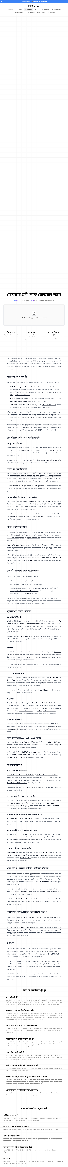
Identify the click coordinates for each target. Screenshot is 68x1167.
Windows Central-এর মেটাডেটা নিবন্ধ (47, 775)
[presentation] (34, 315)
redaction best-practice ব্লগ (50, 891)
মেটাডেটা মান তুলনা (51, 917)
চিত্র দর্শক (11, 9)
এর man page (36, 752)
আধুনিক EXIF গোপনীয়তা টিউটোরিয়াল (19, 516)
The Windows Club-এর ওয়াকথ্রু (17, 783)
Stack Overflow (53, 806)
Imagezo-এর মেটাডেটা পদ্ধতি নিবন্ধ (29, 636)
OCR (38, 9)
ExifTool (39, 664)
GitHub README (25, 858)
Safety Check (43, 690)
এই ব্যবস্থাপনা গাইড (51, 726)
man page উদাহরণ (48, 852)
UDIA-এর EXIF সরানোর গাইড (19, 803)
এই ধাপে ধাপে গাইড (46, 839)
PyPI (26, 752)
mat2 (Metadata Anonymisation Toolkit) (24, 591)
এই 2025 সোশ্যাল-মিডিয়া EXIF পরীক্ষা (27, 501)
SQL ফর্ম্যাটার (42, 12)
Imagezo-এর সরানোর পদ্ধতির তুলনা (34, 787)
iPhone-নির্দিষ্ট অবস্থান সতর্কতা (52, 460)
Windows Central (18, 624)
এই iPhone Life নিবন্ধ (14, 819)
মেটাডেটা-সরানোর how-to (39, 516)
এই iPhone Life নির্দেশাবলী (31, 657)
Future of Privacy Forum (16, 545)
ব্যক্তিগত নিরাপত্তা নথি (47, 683)
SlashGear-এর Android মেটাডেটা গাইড (44, 703)
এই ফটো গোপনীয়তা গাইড (36, 460)
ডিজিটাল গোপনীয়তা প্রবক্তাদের (14, 874)
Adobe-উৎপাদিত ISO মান (49, 405)
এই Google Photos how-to (46, 711)
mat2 (46, 664)
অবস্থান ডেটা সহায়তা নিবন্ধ (26, 711)
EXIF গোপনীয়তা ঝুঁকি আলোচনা (22, 395)
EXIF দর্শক (20, 9)
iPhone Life (54, 677)
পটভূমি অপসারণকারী (57, 9)
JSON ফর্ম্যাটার (31, 12)
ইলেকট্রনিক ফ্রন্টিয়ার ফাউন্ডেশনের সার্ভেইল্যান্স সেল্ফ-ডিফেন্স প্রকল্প (26, 476)
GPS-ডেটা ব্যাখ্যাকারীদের (39, 450)
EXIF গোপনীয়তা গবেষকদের (25, 450)
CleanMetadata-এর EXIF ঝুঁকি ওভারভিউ (19, 486)
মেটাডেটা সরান (29, 9)
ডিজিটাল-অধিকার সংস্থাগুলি (46, 951)
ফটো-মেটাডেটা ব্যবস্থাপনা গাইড (35, 901)
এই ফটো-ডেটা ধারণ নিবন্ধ (25, 506)
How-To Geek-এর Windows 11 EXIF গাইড (20, 775)
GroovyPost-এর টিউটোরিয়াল (32, 819)
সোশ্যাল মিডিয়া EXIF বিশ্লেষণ (48, 501)
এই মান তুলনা (40, 417)
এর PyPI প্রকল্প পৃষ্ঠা (28, 593)
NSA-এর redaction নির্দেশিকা (23, 891)
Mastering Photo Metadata (19, 401)
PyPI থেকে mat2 (12, 852)
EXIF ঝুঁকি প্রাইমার (39, 486)
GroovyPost (11, 680)
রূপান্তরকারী (46, 9)
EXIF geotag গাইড (55, 450)
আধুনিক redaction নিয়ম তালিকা (31, 560)
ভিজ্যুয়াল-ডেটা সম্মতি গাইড (33, 538)
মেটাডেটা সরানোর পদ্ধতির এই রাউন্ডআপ (17, 598)
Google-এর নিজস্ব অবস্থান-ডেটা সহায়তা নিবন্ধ (25, 839)
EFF (15, 927)
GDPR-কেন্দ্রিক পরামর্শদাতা (28, 927)
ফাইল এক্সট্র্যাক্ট (52, 12)
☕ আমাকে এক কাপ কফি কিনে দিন (39, 1)
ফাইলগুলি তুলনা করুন (19, 12)
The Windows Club (34, 624)
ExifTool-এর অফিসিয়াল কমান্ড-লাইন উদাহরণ (33, 742)
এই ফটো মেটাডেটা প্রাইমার (27, 417)
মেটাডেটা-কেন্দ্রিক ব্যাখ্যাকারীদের (32, 874)
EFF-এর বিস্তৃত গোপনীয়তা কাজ (53, 476)
